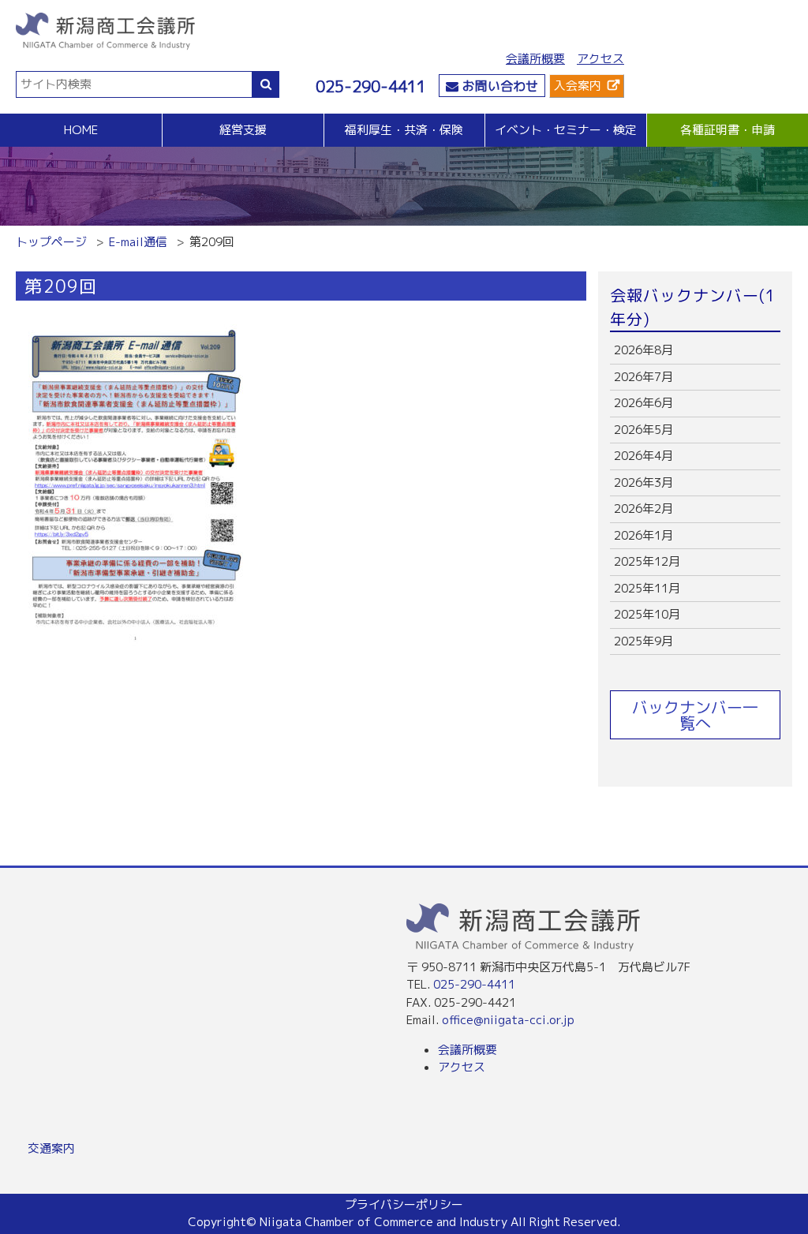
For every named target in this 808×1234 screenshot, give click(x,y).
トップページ (51, 242)
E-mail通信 (138, 242)
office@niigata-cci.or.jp (508, 1020)
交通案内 (51, 1148)
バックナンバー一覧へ (695, 715)
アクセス (600, 58)
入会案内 (577, 85)
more (695, 351)
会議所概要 (535, 58)
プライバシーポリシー (404, 1204)
